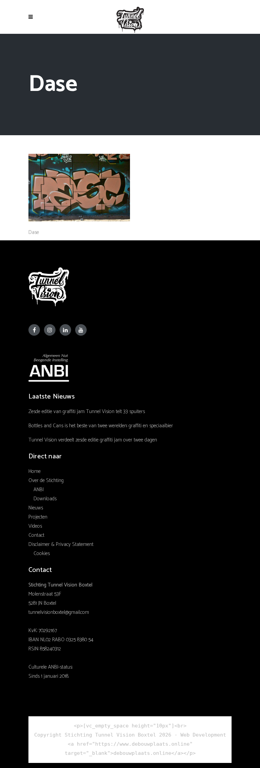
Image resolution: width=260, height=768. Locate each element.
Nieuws (35, 508)
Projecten (37, 517)
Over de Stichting (46, 480)
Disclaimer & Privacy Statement (60, 544)
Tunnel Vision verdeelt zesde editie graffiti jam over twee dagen (92, 440)
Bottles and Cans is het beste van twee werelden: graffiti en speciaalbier (100, 426)
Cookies (42, 553)
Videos (35, 526)
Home (34, 471)
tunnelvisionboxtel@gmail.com (58, 612)
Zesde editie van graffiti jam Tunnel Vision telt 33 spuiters (86, 411)
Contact (36, 535)
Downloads (45, 499)
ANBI (39, 489)
